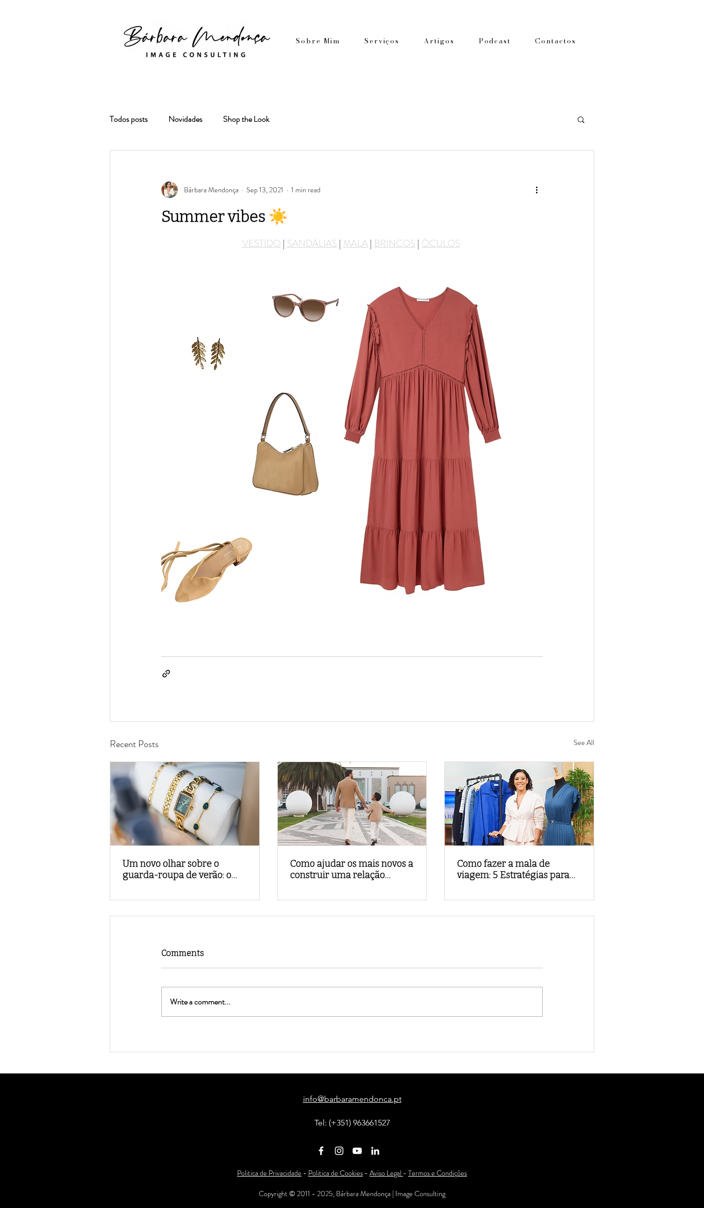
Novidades (186, 119)
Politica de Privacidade (269, 1173)
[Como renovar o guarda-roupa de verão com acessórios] (184, 804)
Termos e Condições (437, 1173)
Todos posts (129, 119)
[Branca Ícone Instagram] (339, 1150)
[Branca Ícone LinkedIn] (375, 1150)
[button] (581, 119)
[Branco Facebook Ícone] (321, 1150)
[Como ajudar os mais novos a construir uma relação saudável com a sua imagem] (352, 804)
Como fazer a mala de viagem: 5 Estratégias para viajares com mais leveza (513, 869)
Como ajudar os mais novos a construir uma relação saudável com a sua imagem (351, 869)
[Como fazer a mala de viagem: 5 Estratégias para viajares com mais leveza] (519, 804)
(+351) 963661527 (359, 1123)
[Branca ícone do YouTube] (357, 1150)
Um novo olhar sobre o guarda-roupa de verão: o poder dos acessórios (177, 869)
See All (584, 742)
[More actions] (536, 190)
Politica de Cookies (335, 1173)
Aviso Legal (386, 1173)
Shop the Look (246, 119)
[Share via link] (166, 674)
